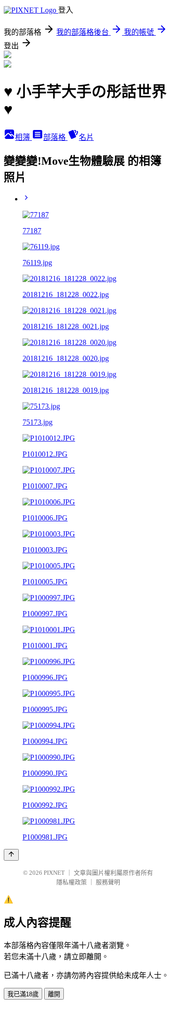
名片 (86, 137)
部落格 (55, 137)
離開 (54, 994)
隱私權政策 (71, 882)
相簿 (23, 137)
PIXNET (54, 872)
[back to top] (11, 855)
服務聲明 (108, 882)
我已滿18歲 (23, 994)
